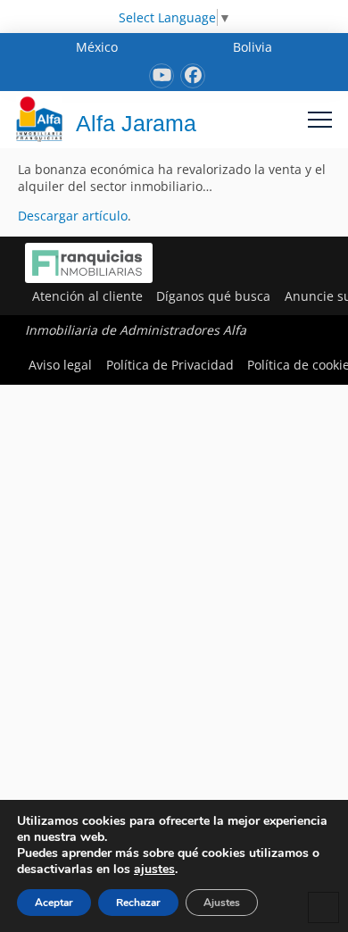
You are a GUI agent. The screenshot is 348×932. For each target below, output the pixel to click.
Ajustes (221, 902)
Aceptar (54, 902)
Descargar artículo (73, 215)
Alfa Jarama (136, 123)
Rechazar (138, 902)
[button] (320, 119)
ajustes (154, 869)
